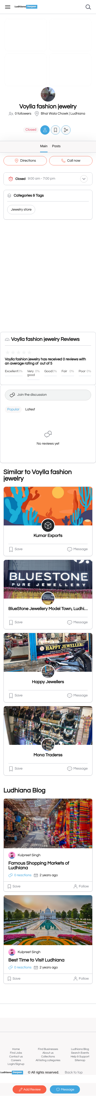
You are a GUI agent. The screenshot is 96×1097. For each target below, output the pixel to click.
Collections (48, 1056)
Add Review (32, 1089)
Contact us (16, 1056)
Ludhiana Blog (80, 1049)
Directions (28, 161)
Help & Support (80, 1056)
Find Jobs (16, 1052)
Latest (30, 409)
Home (16, 1049)
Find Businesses (48, 1049)
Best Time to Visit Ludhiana (36, 960)
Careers (16, 1060)
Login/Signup (16, 1064)
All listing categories (48, 1060)
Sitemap (80, 1060)
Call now (73, 161)
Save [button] (19, 549)
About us (48, 1052)
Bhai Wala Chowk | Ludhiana (63, 114)
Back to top (74, 1072)
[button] (45, 130)
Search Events (80, 1052)
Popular (13, 409)
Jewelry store (21, 209)
